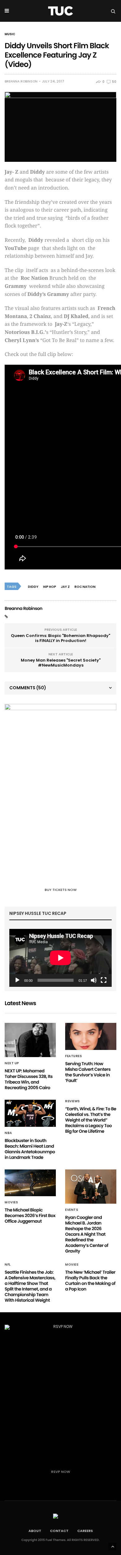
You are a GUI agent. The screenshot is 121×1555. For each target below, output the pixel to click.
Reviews (72, 1101)
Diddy (33, 586)
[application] (60, 958)
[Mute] (94, 980)
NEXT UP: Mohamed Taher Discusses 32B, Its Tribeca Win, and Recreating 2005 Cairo (28, 1079)
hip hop (49, 586)
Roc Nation (85, 586)
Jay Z (65, 586)
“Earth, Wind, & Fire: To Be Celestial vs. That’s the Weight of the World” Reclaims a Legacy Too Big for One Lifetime (90, 1120)
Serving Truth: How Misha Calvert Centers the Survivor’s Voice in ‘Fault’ (87, 1072)
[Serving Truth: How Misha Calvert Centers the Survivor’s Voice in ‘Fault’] (90, 1036)
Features (73, 1056)
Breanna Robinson (21, 81)
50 (113, 81)
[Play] (17, 980)
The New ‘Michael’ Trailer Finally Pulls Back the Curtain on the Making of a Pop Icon (90, 1280)
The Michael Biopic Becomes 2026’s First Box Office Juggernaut (30, 1215)
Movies (11, 1202)
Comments (27, 688)
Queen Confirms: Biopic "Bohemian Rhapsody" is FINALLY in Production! (60, 638)
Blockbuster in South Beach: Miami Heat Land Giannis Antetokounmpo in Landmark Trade (30, 1148)
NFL (8, 1264)
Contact (59, 1530)
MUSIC (10, 34)
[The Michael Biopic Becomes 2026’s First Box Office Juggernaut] (30, 1183)
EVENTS (71, 1209)
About (35, 1530)
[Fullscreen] (104, 980)
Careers (85, 1530)
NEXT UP (12, 1063)
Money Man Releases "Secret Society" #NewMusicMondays (61, 662)
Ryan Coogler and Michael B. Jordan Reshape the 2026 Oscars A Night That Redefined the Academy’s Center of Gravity (86, 1234)
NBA (8, 1133)
